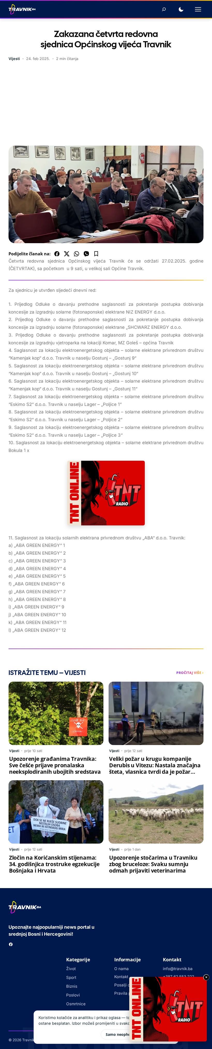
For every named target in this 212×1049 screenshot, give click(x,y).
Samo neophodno (122, 1034)
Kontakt (121, 976)
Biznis (71, 986)
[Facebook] (11, 944)
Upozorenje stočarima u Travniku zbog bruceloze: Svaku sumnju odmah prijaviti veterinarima (153, 864)
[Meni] (198, 9)
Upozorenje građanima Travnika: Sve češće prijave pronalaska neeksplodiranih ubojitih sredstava (55, 765)
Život (71, 968)
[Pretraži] (163, 9)
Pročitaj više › (189, 672)
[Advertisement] (106, 104)
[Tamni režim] (181, 9)
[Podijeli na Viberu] (86, 254)
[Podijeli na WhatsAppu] (76, 254)
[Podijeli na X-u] (67, 254)
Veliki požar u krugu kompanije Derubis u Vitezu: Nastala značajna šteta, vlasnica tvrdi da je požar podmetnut (155, 768)
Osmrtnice (76, 1003)
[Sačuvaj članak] (96, 254)
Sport (71, 977)
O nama (121, 968)
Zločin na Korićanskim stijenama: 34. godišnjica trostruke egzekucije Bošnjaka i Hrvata (54, 864)
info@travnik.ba (178, 968)
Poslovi (73, 995)
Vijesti (14, 58)
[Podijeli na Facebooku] (57, 254)
